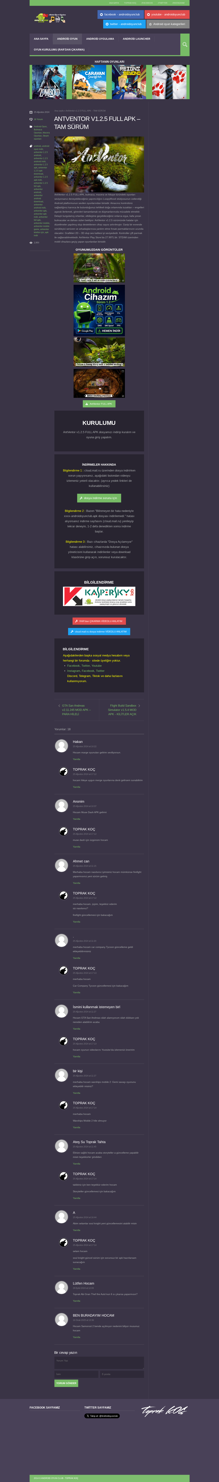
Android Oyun (67, 38)
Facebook (73, 665)
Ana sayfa (114, 3)
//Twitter (162, 3)
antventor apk (40, 211)
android (37, 146)
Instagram (73, 670)
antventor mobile (41, 223)
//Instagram (178, 3)
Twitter (85, 665)
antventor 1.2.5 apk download (40, 170)
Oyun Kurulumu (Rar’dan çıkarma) (59, 49)
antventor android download (38, 198)
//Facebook (147, 3)
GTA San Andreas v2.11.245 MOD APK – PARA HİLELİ (76, 710)
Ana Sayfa (41, 38)
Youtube (97, 665)
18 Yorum (38, 119)
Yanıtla (76, 759)
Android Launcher (136, 38)
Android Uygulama (100, 38)
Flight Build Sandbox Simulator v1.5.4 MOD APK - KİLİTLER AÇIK (122, 710)
